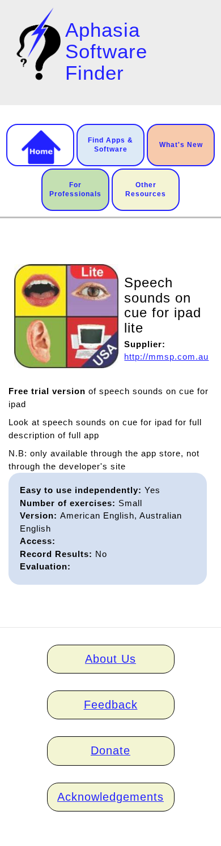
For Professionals (75, 189)
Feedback (111, 704)
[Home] (37, 44)
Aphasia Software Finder (106, 51)
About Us (110, 659)
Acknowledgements (110, 797)
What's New (181, 145)
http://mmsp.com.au (166, 356)
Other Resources (145, 189)
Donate (110, 750)
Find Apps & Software (110, 144)
